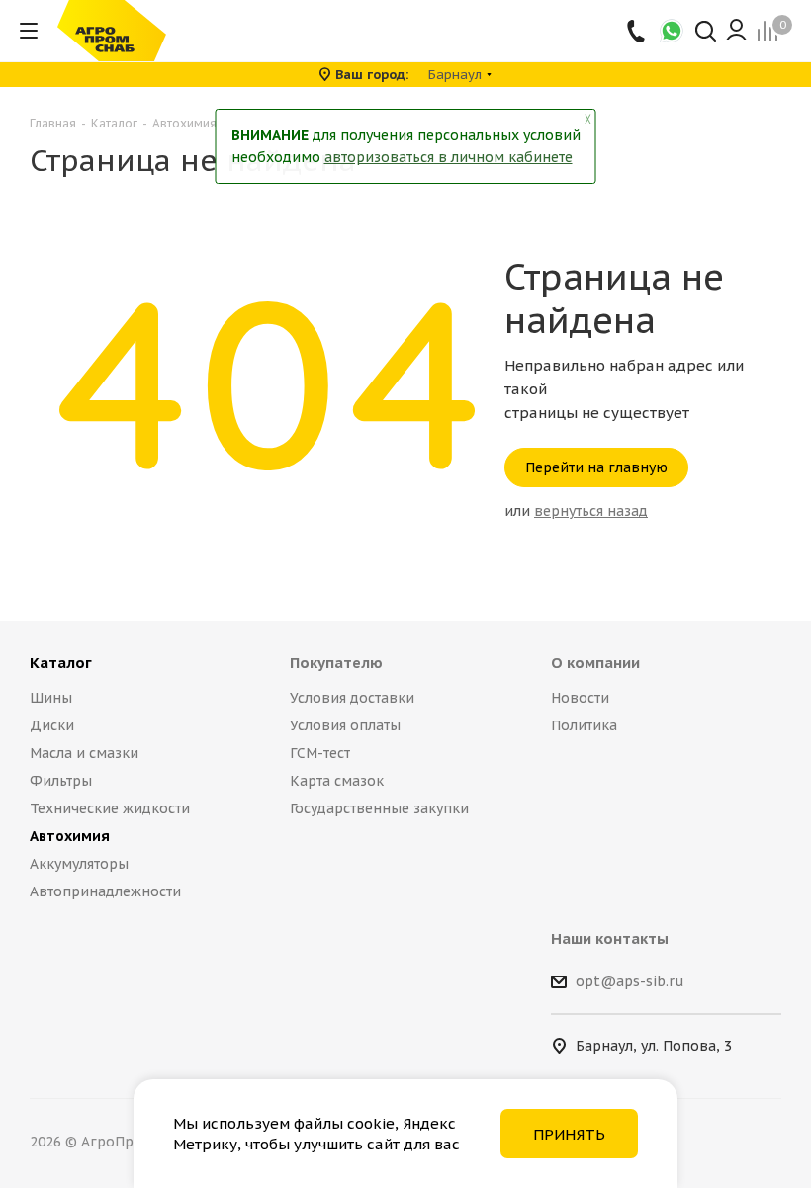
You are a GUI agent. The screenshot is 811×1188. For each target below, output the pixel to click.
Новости (580, 698)
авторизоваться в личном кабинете (448, 157)
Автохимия (70, 836)
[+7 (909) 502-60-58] (637, 31)
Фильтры (61, 781)
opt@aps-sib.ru (630, 982)
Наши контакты (610, 938)
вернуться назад (591, 511)
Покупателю (336, 662)
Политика (584, 725)
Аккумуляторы (79, 864)
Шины (51, 698)
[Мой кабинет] (736, 31)
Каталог (61, 662)
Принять (569, 1134)
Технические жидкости (110, 808)
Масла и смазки (84, 753)
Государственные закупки (379, 808)
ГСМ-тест (320, 753)
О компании (595, 662)
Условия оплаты (345, 725)
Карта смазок (337, 781)
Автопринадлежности (105, 891)
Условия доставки (352, 698)
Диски (52, 725)
